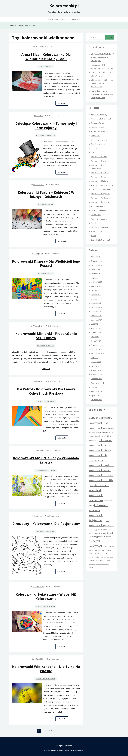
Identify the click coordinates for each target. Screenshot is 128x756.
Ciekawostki (75, 19)
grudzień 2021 (96, 299)
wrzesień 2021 (96, 311)
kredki (106, 526)
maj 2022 (94, 278)
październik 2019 (97, 383)
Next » (50, 731)
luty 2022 (95, 290)
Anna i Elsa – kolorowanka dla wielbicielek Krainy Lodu (46, 56)
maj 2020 (94, 358)
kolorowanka (93, 441)
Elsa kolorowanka (45, 67)
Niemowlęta (96, 215)
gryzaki (94, 432)
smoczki (91, 550)
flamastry (111, 428)
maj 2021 (94, 324)
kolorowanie (105, 435)
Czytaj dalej (63, 104)
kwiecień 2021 (96, 328)
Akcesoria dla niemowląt (101, 119)
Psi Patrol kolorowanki (45, 401)
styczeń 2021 (96, 341)
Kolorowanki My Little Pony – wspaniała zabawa (46, 460)
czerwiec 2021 (96, 320)
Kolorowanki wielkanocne (45, 679)
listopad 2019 (96, 379)
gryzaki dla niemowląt (101, 432)
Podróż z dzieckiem (99, 219)
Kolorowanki (53, 19)
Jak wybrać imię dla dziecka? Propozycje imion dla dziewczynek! (102, 57)
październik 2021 (97, 307)
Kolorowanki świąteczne (45, 606)
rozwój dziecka (109, 546)
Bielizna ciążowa (97, 127)
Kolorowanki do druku (100, 173)
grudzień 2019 (96, 374)
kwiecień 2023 (96, 257)
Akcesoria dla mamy (99, 114)
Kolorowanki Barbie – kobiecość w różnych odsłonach (46, 194)
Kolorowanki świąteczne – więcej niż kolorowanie (46, 596)
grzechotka (110, 432)
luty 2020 (95, 366)
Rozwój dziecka (97, 231)
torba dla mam (106, 553)
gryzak (90, 432)
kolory (103, 521)
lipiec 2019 (95, 395)
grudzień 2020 (96, 345)
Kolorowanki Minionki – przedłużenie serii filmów (46, 335)
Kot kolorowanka (98, 206)
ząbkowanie (92, 567)
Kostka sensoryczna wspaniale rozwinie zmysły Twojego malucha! (102, 94)
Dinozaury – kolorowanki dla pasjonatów (46, 523)
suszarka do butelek (97, 553)
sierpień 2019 (96, 391)
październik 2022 (97, 265)
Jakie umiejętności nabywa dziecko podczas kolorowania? (102, 83)
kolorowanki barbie (100, 445)
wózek (98, 564)
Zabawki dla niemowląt (100, 240)
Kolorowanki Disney (45, 273)
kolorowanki (105, 440)
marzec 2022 (96, 286)
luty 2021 (95, 337)
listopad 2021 (96, 303)
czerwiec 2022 (96, 273)
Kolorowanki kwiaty (99, 177)
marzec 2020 (96, 362)
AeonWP (80, 750)
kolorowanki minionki (101, 475)
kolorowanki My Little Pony (45, 470)
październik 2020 (97, 353)
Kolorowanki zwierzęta (100, 202)
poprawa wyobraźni (104, 537)
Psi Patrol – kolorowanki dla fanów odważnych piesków (46, 391)
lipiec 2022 (95, 269)
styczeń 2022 (96, 295)
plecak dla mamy (101, 530)
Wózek (93, 236)
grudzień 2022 (96, 261)
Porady (64, 19)
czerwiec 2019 (96, 400)
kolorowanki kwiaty (100, 470)
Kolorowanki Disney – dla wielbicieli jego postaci (46, 263)
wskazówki (92, 564)
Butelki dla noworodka (100, 131)
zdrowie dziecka (104, 564)
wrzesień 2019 (96, 387)
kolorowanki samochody (45, 135)
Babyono (94, 418)
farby (105, 428)
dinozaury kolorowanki (46, 531)
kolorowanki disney (100, 450)
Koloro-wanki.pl (64, 6)
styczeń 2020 (96, 370)
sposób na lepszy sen (99, 550)
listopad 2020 (96, 349)
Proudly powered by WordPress (53, 750)
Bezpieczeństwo (97, 123)
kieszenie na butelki (94, 436)
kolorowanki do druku (101, 465)
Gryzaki (94, 148)
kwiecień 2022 (96, 282)
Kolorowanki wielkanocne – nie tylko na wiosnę (46, 668)
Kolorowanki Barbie (45, 204)
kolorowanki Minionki (45, 346)
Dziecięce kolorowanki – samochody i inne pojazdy (46, 125)
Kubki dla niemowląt (99, 210)
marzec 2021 (96, 332)
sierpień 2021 (96, 316)
